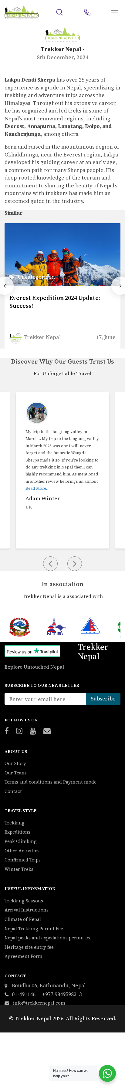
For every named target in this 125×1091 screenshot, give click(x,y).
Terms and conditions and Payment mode (50, 782)
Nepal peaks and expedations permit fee (48, 938)
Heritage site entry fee (29, 947)
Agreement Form (23, 956)
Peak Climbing (21, 841)
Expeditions (17, 832)
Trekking (15, 823)
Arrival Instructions (27, 910)
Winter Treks (19, 869)
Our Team (15, 773)
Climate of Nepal (23, 919)
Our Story (15, 763)
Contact (13, 791)
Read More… (37, 488)
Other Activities (22, 851)
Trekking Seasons (24, 901)
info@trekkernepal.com (38, 1003)
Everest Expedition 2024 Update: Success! (54, 302)
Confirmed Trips (23, 860)
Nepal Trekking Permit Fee (34, 928)
